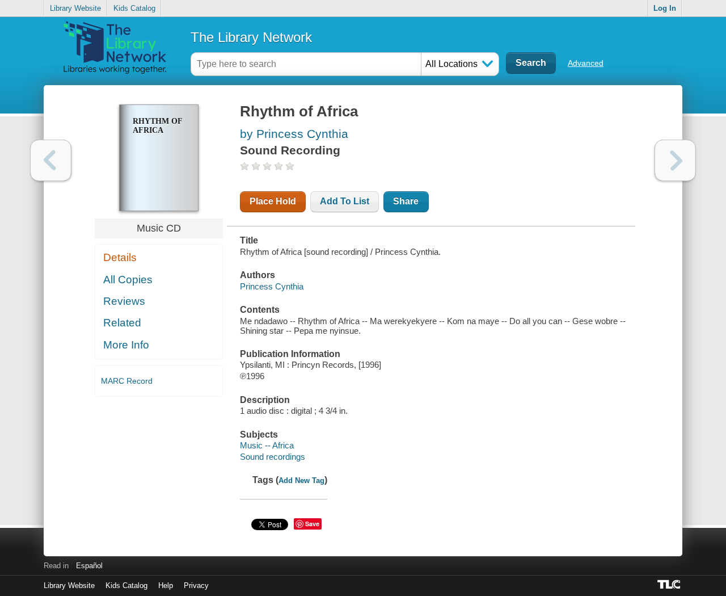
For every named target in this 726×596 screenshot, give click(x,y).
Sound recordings (272, 456)
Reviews (124, 301)
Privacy (196, 585)
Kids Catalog (134, 8)
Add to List (344, 201)
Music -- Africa (267, 445)
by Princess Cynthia (294, 133)
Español (89, 565)
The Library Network (251, 37)
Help (165, 585)
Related (122, 323)
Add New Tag (301, 480)
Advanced (585, 63)
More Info (126, 345)
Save (312, 523)
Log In (664, 8)
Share (406, 201)
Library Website (75, 8)
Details (120, 257)
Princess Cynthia (271, 286)
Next (675, 160)
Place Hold (273, 201)
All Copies (128, 280)
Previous (50, 160)
